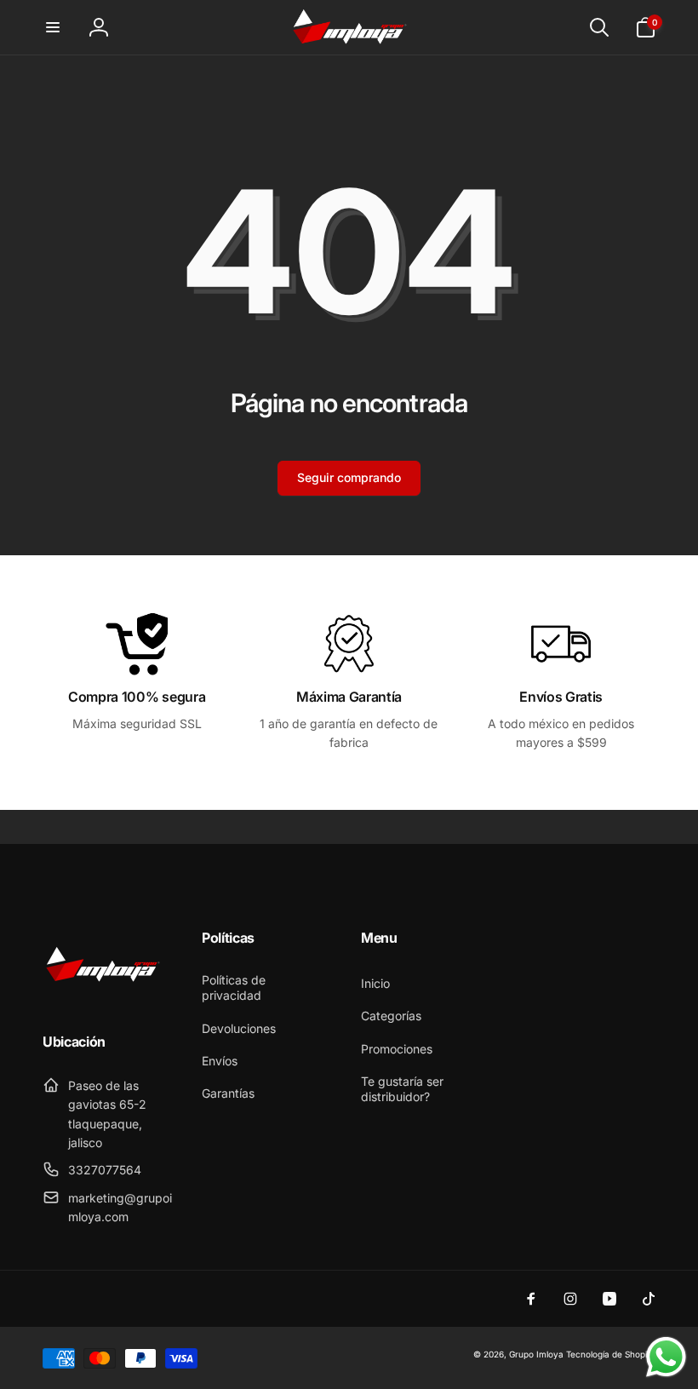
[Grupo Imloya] (102, 995)
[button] (53, 27)
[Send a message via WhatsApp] (666, 1357)
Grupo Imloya (536, 1354)
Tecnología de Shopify (610, 1354)
